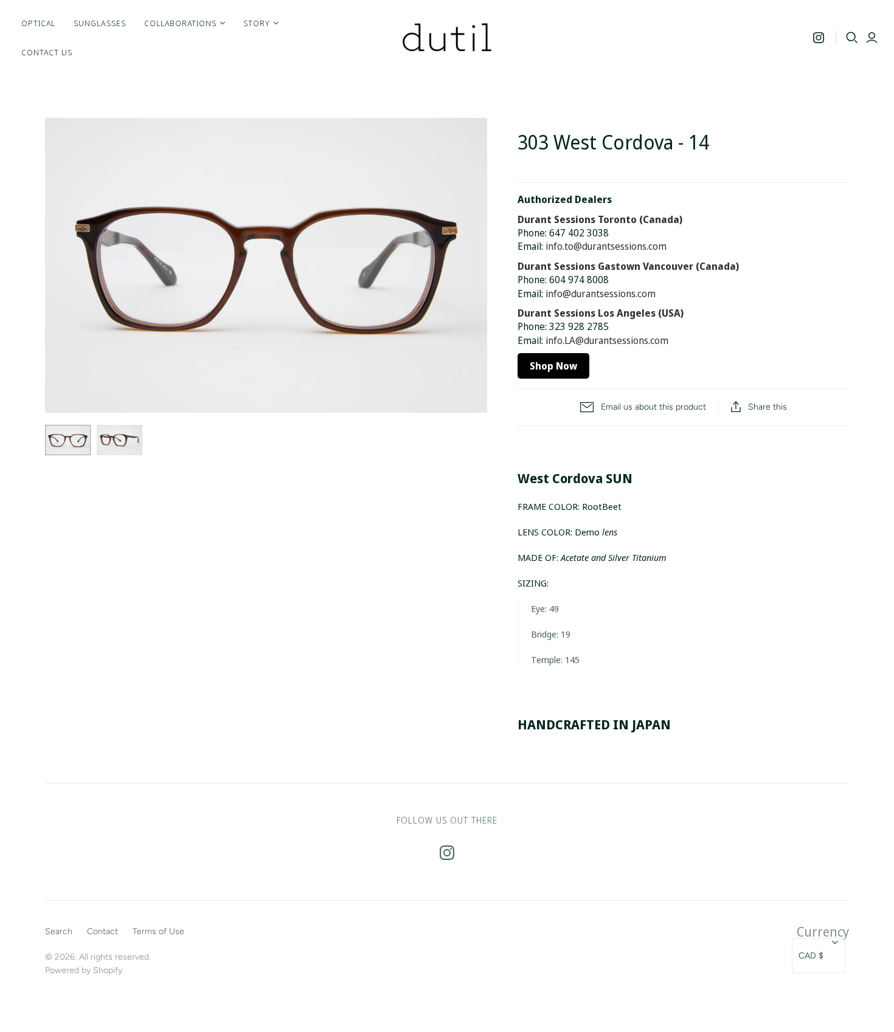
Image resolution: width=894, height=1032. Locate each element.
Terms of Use (158, 931)
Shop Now (553, 366)
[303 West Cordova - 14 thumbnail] (68, 440)
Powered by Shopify (83, 970)
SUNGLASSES (99, 23)
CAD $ (811, 956)
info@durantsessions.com (601, 293)
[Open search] (852, 38)
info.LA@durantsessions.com (607, 340)
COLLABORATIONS (180, 23)
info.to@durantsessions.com (606, 246)
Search (58, 931)
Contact (102, 931)
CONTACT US (46, 52)
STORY (256, 23)
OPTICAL (38, 23)
